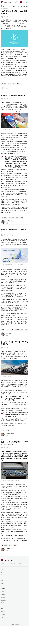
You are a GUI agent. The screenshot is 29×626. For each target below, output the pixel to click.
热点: (1, 6)
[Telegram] (7, 17)
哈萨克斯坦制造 (19, 330)
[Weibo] (11, 563)
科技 (3, 330)
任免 (14, 6)
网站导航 (3, 611)
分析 (2, 577)
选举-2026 (5, 6)
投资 (15, 545)
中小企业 (4, 217)
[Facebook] (10, 17)
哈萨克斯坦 (11, 217)
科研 (11, 330)
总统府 (10, 6)
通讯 (7, 330)
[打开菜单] (26, 2)
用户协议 (3, 591)
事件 (17, 6)
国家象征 (3, 597)
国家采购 (3, 603)
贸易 (9, 83)
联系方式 (3, 614)
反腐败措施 (3, 600)
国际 (2, 583)
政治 (2, 574)
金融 (22, 217)
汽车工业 (8, 430)
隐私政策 (3, 594)
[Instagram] (2, 17)
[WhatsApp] (4, 17)
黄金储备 (4, 83)
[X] (13, 17)
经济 (14, 83)
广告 (2, 617)
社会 (18, 83)
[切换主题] (22, 2)
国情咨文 (20, 6)
